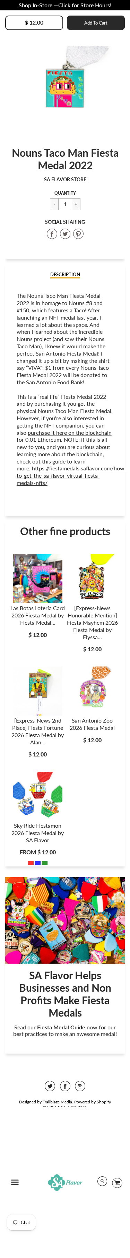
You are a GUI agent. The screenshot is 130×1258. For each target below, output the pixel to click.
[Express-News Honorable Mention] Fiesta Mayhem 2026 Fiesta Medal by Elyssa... (92, 622)
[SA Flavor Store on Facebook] (65, 1088)
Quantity (65, 193)
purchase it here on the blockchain (70, 432)
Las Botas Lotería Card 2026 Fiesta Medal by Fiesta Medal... (37, 615)
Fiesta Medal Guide (61, 1027)
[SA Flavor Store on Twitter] (50, 1088)
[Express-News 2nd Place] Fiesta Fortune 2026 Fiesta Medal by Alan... (37, 731)
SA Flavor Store (65, 179)
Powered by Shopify (92, 1101)
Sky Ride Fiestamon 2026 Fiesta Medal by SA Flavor (37, 832)
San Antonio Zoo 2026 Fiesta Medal (92, 724)
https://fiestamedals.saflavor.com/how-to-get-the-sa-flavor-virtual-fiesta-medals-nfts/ (72, 475)
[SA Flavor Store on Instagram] (80, 1088)
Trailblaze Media (57, 1101)
